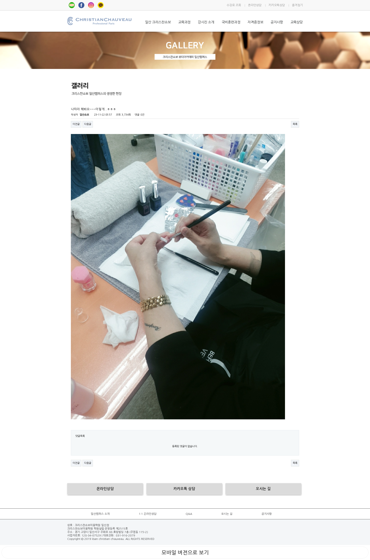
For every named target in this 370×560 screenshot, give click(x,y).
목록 (295, 124)
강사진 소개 (206, 22)
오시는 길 (226, 513)
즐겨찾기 (297, 5)
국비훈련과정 (231, 22)
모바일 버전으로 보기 (185, 552)
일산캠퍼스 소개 (100, 513)
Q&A (189, 513)
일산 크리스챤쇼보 (158, 22)
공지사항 (276, 22)
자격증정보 (255, 22)
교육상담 (296, 22)
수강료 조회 (234, 5)
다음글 (87, 124)
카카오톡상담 (277, 5)
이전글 (76, 124)
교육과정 (184, 22)
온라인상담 (254, 5)
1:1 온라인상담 (148, 513)
